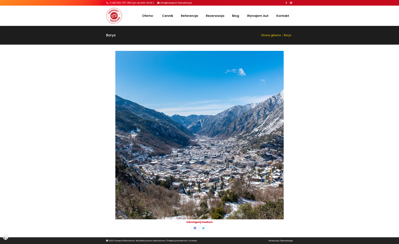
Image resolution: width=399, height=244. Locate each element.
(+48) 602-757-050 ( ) (132, 2)
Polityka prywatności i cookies (182, 240)
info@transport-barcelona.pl (176, 2)
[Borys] (199, 135)
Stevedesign (286, 240)
